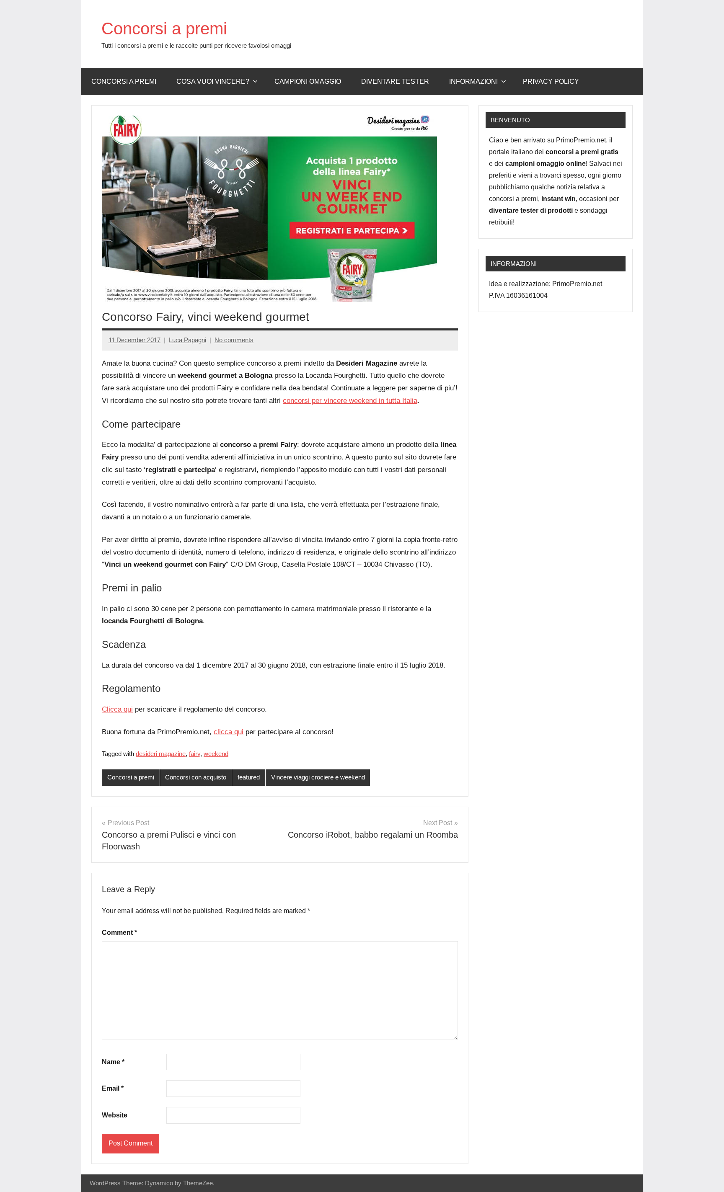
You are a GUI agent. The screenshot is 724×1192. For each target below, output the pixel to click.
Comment (119, 932)
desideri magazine (161, 753)
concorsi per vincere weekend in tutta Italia (350, 401)
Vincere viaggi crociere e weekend (318, 777)
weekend (216, 753)
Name (113, 1062)
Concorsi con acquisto (195, 777)
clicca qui (228, 732)
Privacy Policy (551, 81)
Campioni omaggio (307, 81)
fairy (194, 753)
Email (113, 1088)
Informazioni (473, 81)
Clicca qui (117, 709)
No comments (234, 339)
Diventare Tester (395, 81)
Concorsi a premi (164, 28)
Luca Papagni (187, 339)
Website (114, 1115)
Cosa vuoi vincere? (212, 81)
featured (249, 777)
